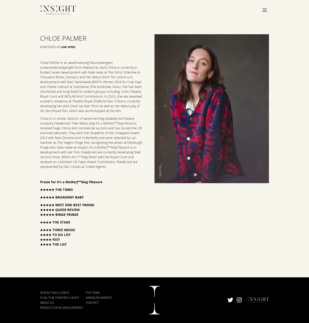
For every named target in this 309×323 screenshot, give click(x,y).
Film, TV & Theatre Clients (59, 298)
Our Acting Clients (54, 293)
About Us (47, 303)
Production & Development (61, 308)
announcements (99, 298)
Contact (92, 303)
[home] (58, 10)
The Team (93, 293)
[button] (264, 10)
